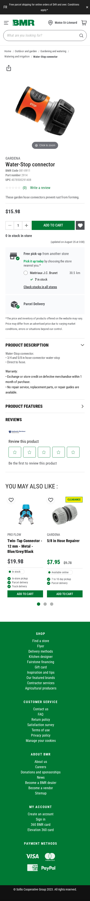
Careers (40, 767)
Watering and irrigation (16, 56)
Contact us (40, 709)
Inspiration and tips (40, 672)
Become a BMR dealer (40, 783)
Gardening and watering (53, 51)
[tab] (45, 345)
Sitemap (41, 793)
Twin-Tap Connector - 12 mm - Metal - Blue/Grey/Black (24, 546)
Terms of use (41, 730)
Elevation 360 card (41, 830)
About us (41, 762)
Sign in (40, 819)
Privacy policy (40, 735)
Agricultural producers (40, 688)
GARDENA (12, 158)
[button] (15, 452)
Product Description (26, 345)
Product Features (24, 406)
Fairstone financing (40, 662)
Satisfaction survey (40, 725)
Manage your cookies (41, 741)
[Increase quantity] (26, 225)
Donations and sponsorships (41, 772)
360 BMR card (40, 825)
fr (5, 7)
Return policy (40, 720)
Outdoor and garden (26, 51)
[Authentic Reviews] (17, 431)
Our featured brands (40, 678)
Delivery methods (40, 651)
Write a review (40, 188)
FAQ (40, 714)
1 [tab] (38, 604)
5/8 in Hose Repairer (63, 540)
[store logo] (24, 22)
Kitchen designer (41, 657)
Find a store (40, 641)
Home (7, 51)
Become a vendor (40, 788)
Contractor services (40, 683)
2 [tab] (45, 604)
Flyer (40, 646)
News (41, 777)
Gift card (41, 667)
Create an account (41, 814)
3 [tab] (51, 604)
